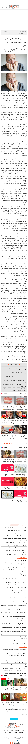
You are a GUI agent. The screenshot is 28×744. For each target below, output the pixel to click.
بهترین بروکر (14, 711)
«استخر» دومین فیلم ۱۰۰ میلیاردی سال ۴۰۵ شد (17, 609)
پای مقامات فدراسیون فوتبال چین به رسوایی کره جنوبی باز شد (14, 585)
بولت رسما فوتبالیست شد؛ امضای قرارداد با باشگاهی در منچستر (14, 634)
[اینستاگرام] (12, 743)
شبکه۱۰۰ (23, 730)
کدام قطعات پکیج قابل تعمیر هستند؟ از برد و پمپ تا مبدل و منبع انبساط (14, 665)
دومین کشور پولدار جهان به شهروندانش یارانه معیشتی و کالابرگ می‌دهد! (14, 385)
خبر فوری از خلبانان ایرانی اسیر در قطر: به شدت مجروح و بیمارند (14, 527)
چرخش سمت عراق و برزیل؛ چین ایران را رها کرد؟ (16, 545)
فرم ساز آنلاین (15, 709)
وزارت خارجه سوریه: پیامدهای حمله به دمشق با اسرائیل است (14, 548)
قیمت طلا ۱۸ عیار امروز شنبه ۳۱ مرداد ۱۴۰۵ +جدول (16, 554)
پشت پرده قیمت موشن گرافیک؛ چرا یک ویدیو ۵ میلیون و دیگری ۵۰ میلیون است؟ (14, 650)
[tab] (23, 525)
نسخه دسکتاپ (14, 719)
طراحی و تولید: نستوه (13, 740)
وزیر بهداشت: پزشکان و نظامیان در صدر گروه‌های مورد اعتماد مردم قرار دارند (14, 593)
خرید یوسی (25, 711)
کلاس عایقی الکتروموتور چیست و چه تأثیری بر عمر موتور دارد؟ (14, 673)
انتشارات (15, 732)
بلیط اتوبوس (24, 714)
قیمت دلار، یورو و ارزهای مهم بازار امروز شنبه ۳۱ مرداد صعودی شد (13, 641)
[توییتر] (10, 743)
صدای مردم (6, 730)
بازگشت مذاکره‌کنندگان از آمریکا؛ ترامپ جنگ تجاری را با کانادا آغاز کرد (14, 606)
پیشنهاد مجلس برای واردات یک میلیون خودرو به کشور (15, 542)
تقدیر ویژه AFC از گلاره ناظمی (20, 560)
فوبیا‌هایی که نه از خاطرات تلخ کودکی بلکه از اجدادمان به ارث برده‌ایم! (16, 42)
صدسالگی (17, 730)
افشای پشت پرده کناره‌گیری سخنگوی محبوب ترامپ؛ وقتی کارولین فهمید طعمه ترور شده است (14, 389)
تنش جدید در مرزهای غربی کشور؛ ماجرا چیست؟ (17, 530)
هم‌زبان (11, 730)
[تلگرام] (8, 743)
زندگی (20, 31)
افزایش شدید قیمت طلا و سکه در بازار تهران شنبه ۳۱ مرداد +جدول (13, 631)
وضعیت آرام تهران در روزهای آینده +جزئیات (18, 643)
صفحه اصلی (24, 31)
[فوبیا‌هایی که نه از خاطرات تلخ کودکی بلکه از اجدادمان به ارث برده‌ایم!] (14, 62)
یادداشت (21, 732)
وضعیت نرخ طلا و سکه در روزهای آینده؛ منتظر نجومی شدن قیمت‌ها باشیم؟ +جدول (15, 575)
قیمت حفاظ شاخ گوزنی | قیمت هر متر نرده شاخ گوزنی (15, 660)
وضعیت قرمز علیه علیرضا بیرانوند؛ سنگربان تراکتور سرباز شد (14, 616)
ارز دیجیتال (8, 711)
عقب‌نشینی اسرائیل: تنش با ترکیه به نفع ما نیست (16, 567)
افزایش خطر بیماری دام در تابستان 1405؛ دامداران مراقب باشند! (14, 653)
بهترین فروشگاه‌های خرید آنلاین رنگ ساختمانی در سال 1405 (14, 668)
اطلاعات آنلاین (14, 6)
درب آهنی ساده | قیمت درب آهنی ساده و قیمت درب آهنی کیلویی (14, 658)
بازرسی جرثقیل (21, 709)
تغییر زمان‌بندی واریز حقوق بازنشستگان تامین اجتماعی (15, 535)
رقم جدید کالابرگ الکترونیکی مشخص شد (18, 533)
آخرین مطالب (22, 557)
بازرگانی (23, 646)
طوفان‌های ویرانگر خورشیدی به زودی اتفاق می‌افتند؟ (16, 587)
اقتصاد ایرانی (19, 711)
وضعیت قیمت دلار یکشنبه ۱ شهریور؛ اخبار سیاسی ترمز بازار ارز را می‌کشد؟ (14, 598)
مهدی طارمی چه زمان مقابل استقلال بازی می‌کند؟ (16, 590)
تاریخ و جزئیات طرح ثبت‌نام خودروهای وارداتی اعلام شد (15, 582)
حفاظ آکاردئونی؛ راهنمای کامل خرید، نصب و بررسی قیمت (15, 662)
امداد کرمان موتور (9, 709)
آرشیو (10, 732)
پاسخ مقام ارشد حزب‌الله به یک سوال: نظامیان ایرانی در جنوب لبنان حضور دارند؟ (14, 620)
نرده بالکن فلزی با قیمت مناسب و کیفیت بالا (17, 655)
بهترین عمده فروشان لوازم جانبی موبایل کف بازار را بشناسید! (14, 671)
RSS (6, 732)
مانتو (26, 709)
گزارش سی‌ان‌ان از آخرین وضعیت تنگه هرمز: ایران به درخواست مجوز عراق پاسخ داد (15, 637)
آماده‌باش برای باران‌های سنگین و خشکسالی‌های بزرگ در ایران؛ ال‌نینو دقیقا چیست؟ (14, 624)
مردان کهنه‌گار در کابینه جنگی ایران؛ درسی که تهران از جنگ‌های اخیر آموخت (14, 377)
